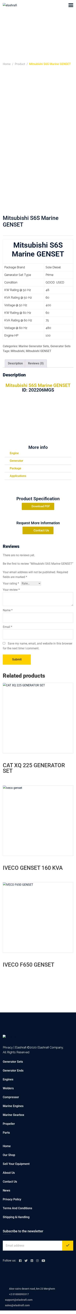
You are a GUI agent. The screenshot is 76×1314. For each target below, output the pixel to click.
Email (7, 627)
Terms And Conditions (17, 1208)
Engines (8, 1079)
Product (20, 64)
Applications (18, 476)
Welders (8, 1088)
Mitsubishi (17, 351)
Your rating (11, 583)
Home (7, 64)
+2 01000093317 (19, 1294)
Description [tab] (15, 363)
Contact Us (10, 1181)
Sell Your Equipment (16, 1164)
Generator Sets (60, 346)
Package (15, 468)
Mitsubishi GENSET (38, 351)
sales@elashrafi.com (17, 1305)
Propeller (9, 1124)
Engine (14, 453)
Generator (16, 461)
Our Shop (9, 1155)
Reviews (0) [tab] (36, 363)
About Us (9, 1172)
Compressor (11, 1097)
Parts (6, 1132)
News (6, 1190)
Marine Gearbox (13, 1115)
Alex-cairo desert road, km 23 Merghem (32, 1288)
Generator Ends (13, 1070)
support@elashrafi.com (18, 1299)
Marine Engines (13, 1106)
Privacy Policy (12, 1199)
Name (8, 610)
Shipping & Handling (16, 1217)
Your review (11, 589)
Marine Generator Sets (34, 346)
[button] (38, 453)
